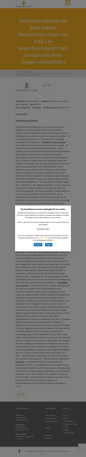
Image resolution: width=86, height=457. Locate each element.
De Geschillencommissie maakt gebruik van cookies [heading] (43, 209)
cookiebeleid (43, 238)
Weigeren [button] (49, 244)
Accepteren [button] (38, 244)
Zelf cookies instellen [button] (43, 229)
